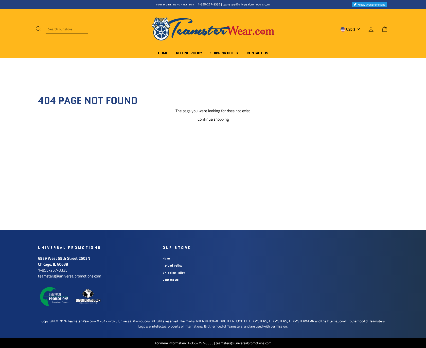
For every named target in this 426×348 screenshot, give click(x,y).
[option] (213, 4)
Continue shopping (213, 119)
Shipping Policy (224, 53)
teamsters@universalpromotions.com (243, 343)
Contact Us (257, 53)
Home (163, 53)
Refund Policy (189, 53)
